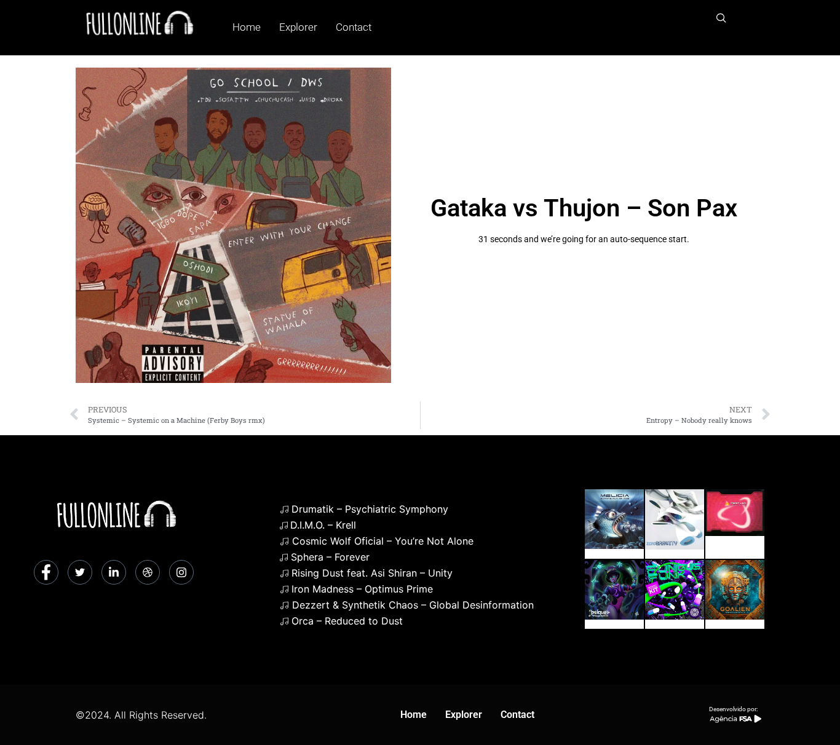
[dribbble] (147, 572)
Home (246, 27)
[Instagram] (181, 572)
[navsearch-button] (721, 18)
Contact (353, 27)
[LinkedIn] (113, 572)
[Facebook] (46, 572)
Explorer (298, 27)
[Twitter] (80, 572)
